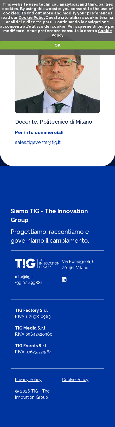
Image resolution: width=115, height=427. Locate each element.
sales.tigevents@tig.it (38, 142)
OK (57, 45)
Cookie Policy (32, 17)
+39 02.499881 (28, 282)
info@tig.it (24, 276)
